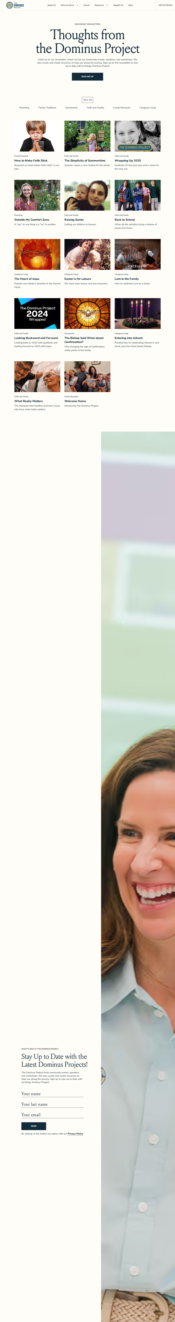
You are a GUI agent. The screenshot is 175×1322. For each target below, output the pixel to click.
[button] (69, 5)
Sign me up (87, 76)
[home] (15, 5)
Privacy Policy (75, 1133)
